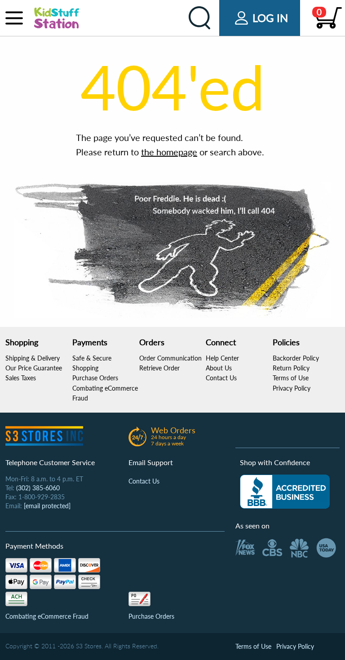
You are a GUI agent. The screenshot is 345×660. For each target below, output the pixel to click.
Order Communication (170, 358)
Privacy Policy (291, 388)
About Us (219, 368)
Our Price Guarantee (33, 368)
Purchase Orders (95, 378)
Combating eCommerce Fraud (46, 616)
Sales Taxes (20, 378)
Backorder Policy (296, 358)
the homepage (169, 151)
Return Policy (291, 368)
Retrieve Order (159, 368)
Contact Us (221, 378)
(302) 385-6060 (38, 488)
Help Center (222, 358)
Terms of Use (291, 378)
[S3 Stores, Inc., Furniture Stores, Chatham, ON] (285, 492)
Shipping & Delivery (32, 358)
